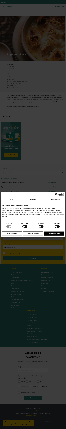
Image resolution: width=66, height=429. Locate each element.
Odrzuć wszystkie (12, 233)
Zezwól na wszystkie (54, 233)
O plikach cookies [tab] (54, 199)
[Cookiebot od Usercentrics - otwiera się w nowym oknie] (56, 194)
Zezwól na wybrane (33, 233)
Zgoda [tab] (11, 199)
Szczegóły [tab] (33, 199)
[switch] (24, 226)
